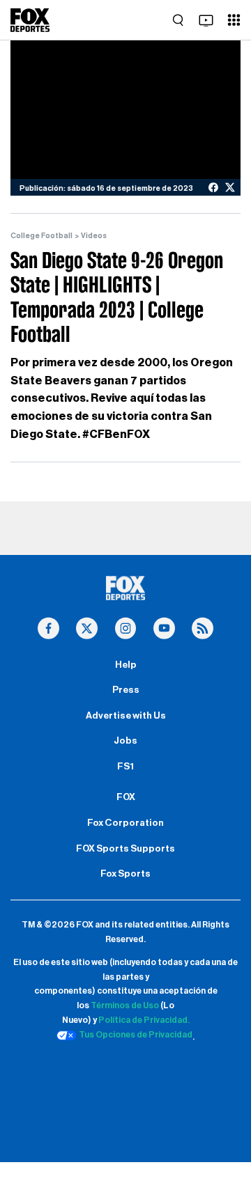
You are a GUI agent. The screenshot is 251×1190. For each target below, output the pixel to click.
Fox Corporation (125, 823)
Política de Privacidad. (144, 1020)
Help (126, 665)
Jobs (125, 741)
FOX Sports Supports (125, 849)
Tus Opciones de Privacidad (135, 1035)
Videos (94, 236)
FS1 (125, 767)
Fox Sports (125, 874)
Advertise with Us (126, 716)
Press (125, 690)
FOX (125, 797)
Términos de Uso (125, 1005)
